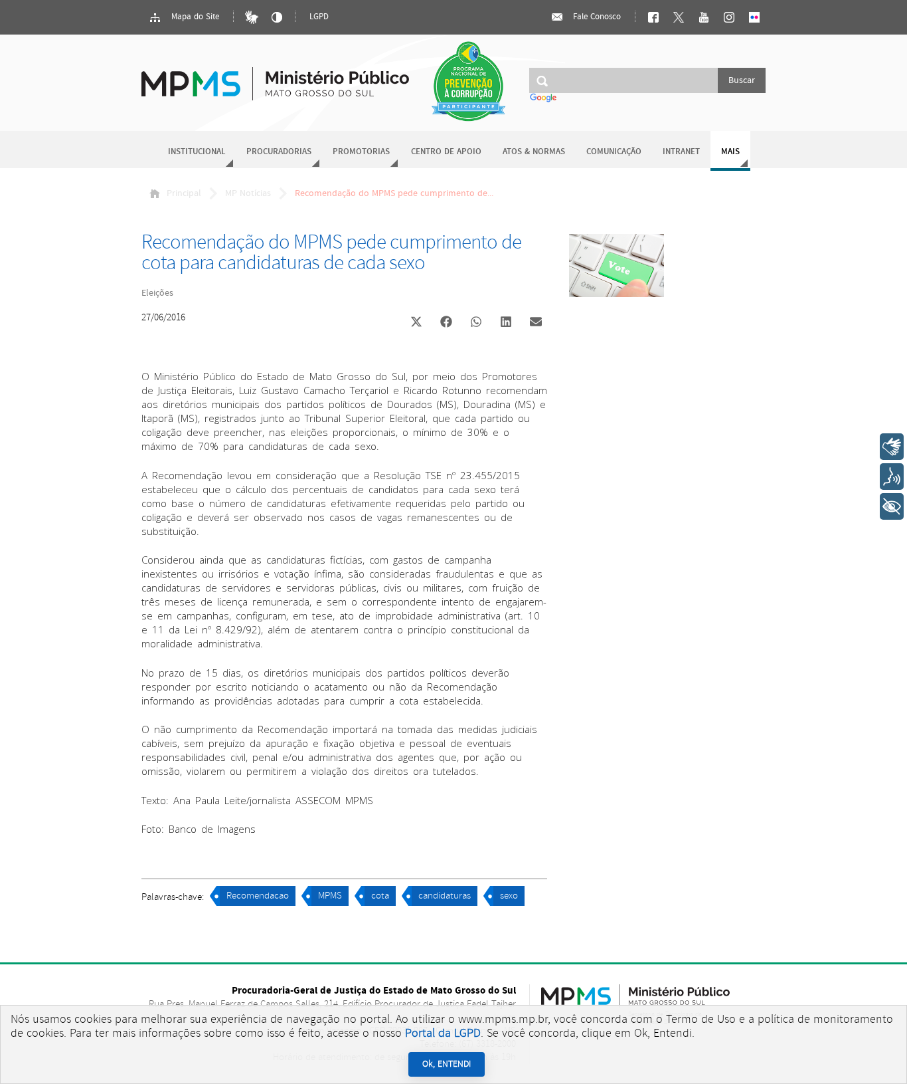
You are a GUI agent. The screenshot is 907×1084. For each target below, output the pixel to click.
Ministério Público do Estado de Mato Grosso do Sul (275, 76)
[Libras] (251, 17)
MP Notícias (248, 193)
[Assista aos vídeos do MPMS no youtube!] (703, 17)
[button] (416, 323)
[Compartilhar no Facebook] (446, 323)
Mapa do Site (194, 17)
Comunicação (613, 152)
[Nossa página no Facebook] (653, 17)
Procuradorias (278, 152)
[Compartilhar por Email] (536, 323)
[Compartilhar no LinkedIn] (506, 323)
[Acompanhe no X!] (678, 17)
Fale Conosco (595, 17)
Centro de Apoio (446, 152)
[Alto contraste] (277, 17)
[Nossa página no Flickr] (754, 17)
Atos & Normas (534, 152)
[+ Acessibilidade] (892, 506)
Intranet (681, 152)
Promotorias (361, 152)
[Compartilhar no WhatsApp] (476, 323)
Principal (184, 193)
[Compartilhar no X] (416, 323)
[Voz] (892, 476)
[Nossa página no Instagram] (729, 17)
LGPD (319, 17)
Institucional (196, 152)
